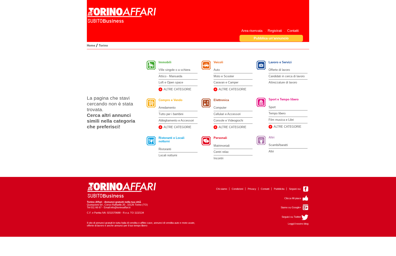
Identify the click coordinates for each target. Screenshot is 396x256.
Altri (272, 137)
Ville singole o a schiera (174, 70)
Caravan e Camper (226, 82)
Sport (272, 107)
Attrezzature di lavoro (283, 82)
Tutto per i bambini (171, 114)
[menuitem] (253, 31)
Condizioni (237, 188)
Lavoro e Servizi (280, 62)
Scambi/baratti (278, 145)
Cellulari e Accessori (227, 114)
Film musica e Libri (281, 119)
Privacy (252, 188)
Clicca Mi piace (292, 198)
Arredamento (167, 107)
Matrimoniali (222, 145)
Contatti (265, 188)
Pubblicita (279, 188)
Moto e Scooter (224, 76)
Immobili (165, 62)
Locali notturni (168, 155)
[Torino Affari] (122, 22)
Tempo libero (277, 113)
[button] (271, 38)
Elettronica (221, 100)
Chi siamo (221, 188)
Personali (220, 138)
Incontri (218, 158)
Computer (220, 107)
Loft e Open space (171, 82)
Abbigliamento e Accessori (176, 120)
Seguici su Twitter (291, 216)
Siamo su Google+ (291, 207)
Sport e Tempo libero (284, 99)
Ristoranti (165, 149)
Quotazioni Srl (94, 204)
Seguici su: (295, 188)
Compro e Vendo (170, 100)
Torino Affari (94, 202)
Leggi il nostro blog (298, 223)
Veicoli (218, 62)
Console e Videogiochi (228, 120)
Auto (217, 70)
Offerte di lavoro (279, 70)
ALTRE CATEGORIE (177, 89)
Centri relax (221, 152)
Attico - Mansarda (170, 76)
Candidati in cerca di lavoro (287, 76)
